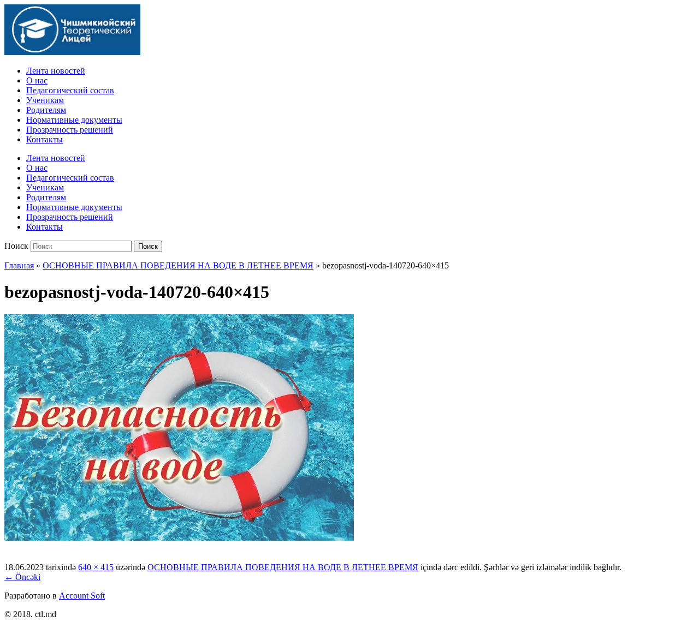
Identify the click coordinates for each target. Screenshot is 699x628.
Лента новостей (55, 70)
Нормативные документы (74, 119)
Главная (19, 265)
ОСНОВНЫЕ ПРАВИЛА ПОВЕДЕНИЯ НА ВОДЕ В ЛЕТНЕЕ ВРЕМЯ (178, 265)
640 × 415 (96, 567)
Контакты (44, 139)
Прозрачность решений (69, 129)
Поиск (16, 245)
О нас (37, 80)
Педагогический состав (70, 90)
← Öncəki (22, 577)
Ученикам (45, 100)
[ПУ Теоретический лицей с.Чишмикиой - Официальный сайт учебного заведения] (72, 52)
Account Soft (82, 595)
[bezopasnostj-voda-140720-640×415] (179, 537)
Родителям (46, 110)
